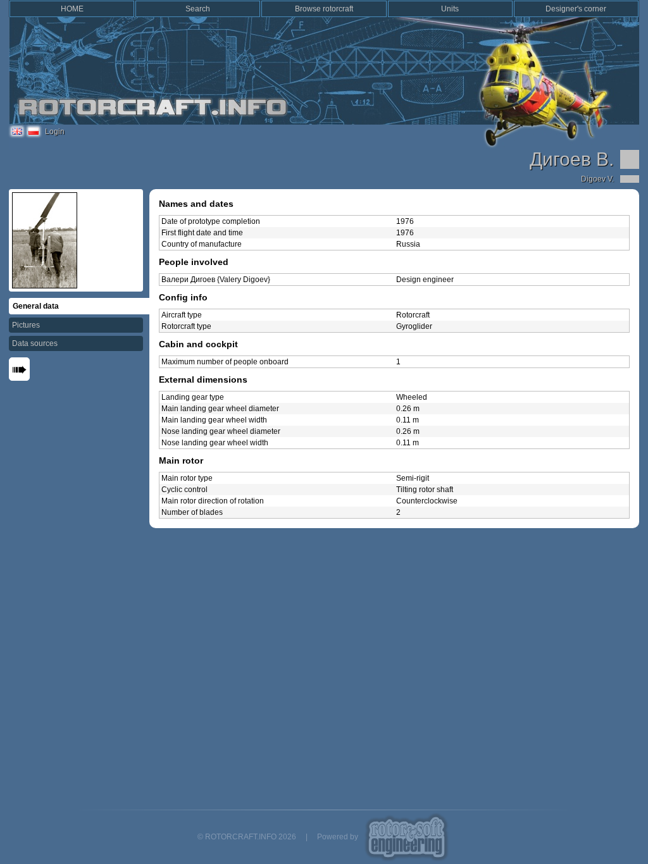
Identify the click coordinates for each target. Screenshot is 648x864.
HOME (72, 8)
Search (197, 8)
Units (450, 8)
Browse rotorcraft (324, 8)
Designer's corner (575, 8)
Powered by (337, 836)
